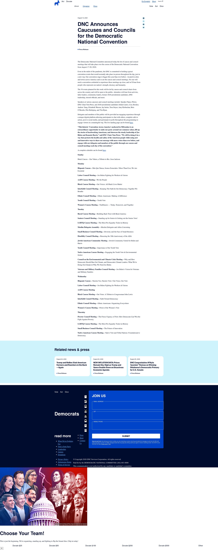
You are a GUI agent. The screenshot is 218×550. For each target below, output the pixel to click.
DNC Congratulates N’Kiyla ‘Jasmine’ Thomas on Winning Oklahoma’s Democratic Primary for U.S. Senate (144, 366)
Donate (69, 1)
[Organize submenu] (90, 6)
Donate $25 (17, 545)
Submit (126, 436)
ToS (110, 444)
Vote (151, 6)
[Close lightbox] (1, 548)
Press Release (83, 49)
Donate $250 (127, 545)
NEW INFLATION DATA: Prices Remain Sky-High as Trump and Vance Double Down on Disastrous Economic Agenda (108, 366)
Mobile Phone (98, 421)
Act (63, 1)
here (131, 122)
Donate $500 (164, 545)
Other (200, 545)
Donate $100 (90, 545)
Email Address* (99, 401)
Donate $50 (54, 545)
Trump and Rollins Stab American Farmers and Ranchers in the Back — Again (72, 364)
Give (162, 6)
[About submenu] (80, 6)
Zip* (95, 411)
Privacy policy (104, 444)
